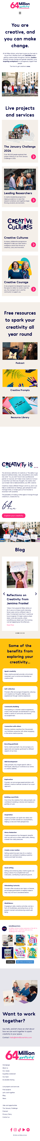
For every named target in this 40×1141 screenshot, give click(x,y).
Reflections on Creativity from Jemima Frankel (18, 599)
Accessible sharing (8, 1080)
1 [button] (16, 633)
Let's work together (9, 1092)
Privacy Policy (7, 1114)
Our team (6, 1077)
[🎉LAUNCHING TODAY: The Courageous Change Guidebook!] (20, 940)
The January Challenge (10, 1108)
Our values (6, 1071)
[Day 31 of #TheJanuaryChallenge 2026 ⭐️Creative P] (32, 940)
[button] (4, 593)
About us (5, 1068)
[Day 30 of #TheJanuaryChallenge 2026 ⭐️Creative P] (20, 953)
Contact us (6, 1117)
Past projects (7, 1090)
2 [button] (18, 633)
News (4, 1098)
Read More (10, 625)
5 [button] (23, 633)
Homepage (6, 1065)
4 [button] (21, 633)
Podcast (5, 1111)
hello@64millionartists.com (21, 1037)
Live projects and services (11, 1087)
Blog (4, 1095)
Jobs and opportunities (10, 1105)
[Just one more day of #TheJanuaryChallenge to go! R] (7, 953)
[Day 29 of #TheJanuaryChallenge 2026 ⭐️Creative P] (32, 953)
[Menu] (20, 13)
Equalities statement (9, 1074)
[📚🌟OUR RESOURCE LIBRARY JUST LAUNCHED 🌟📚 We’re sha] (7, 940)
